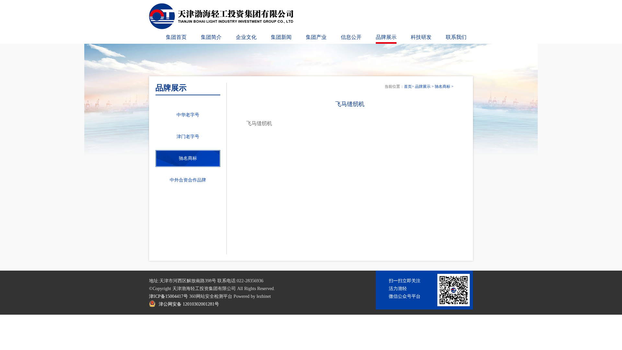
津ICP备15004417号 (168, 296)
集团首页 (176, 37)
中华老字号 (188, 114)
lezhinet (264, 296)
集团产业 (316, 37)
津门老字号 (188, 136)
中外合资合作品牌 (188, 180)
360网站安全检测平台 (210, 296)
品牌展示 (386, 37)
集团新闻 (281, 37)
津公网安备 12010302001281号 (189, 304)
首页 (408, 86)
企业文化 (246, 37)
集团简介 (211, 37)
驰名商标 (442, 86)
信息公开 (351, 37)
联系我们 (456, 37)
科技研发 (421, 37)
